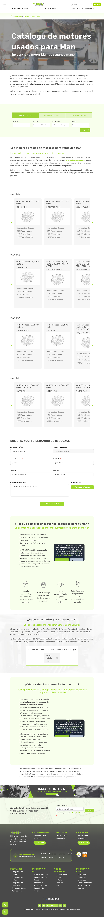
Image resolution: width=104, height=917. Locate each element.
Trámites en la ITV (40, 877)
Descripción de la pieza (18, 482)
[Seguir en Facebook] (39, 905)
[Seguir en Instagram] (44, 905)
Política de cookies (85, 883)
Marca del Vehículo (17, 447)
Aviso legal (82, 874)
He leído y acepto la (70, 814)
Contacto (59, 883)
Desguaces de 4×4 (19, 888)
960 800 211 (39, 843)
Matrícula (57, 459)
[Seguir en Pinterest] (64, 905)
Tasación (82, 8)
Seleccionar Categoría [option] (60, 125)
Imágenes (77, 482)
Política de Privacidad (78, 813)
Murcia (61, 857)
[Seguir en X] (56, 905)
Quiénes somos (61, 874)
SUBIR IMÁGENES (83, 487)
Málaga (43, 857)
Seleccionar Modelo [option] (39, 125)
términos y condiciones (63, 555)
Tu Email (13, 470)
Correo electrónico (62, 805)
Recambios (50, 8)
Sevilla (70, 854)
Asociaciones (17, 891)
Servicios (59, 877)
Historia (59, 880)
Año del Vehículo (16, 459)
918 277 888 (83, 843)
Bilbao (51, 857)
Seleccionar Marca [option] (20, 125)
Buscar (97, 4)
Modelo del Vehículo (60, 447)
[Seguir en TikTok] (48, 905)
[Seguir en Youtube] (52, 905)
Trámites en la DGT (41, 874)
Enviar (89, 810)
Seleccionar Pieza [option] (78, 125)
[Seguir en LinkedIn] (60, 905)
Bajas (20, 8)
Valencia (62, 854)
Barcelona (52, 854)
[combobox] (21, 125)
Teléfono (56, 470)
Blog (57, 885)
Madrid (43, 854)
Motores (26, 16)
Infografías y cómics (41, 885)
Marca (33, 16)
